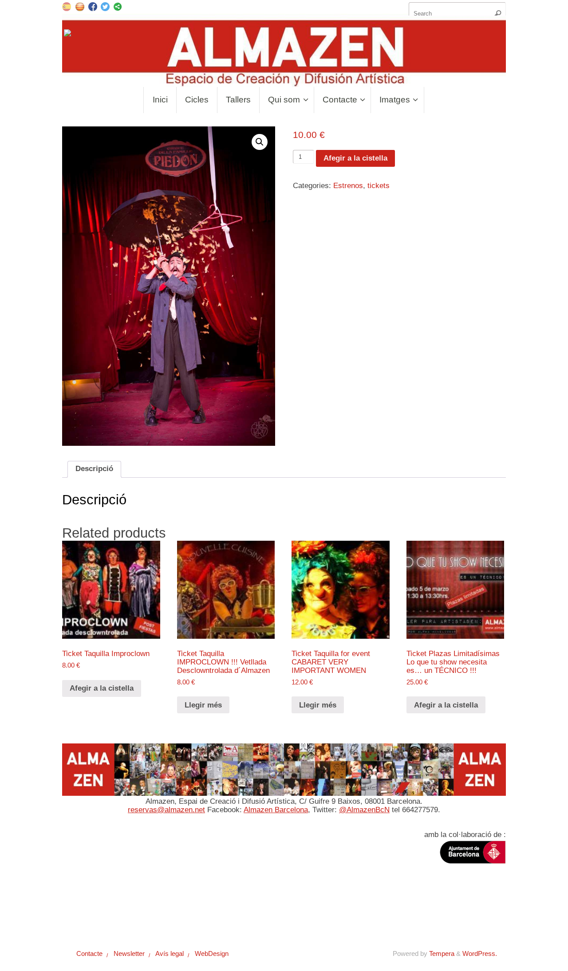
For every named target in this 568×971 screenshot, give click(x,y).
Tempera (441, 953)
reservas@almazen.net (166, 810)
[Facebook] (93, 7)
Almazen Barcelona (276, 810)
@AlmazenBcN (364, 810)
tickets (378, 185)
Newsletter (125, 919)
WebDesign (208, 919)
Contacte (86, 919)
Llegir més (203, 705)
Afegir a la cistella (355, 158)
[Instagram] (68, 34)
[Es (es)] (66, 6)
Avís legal (166, 919)
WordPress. (479, 953)
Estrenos (348, 185)
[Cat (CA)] (79, 6)
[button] (260, 142)
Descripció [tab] (94, 468)
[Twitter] (105, 7)
